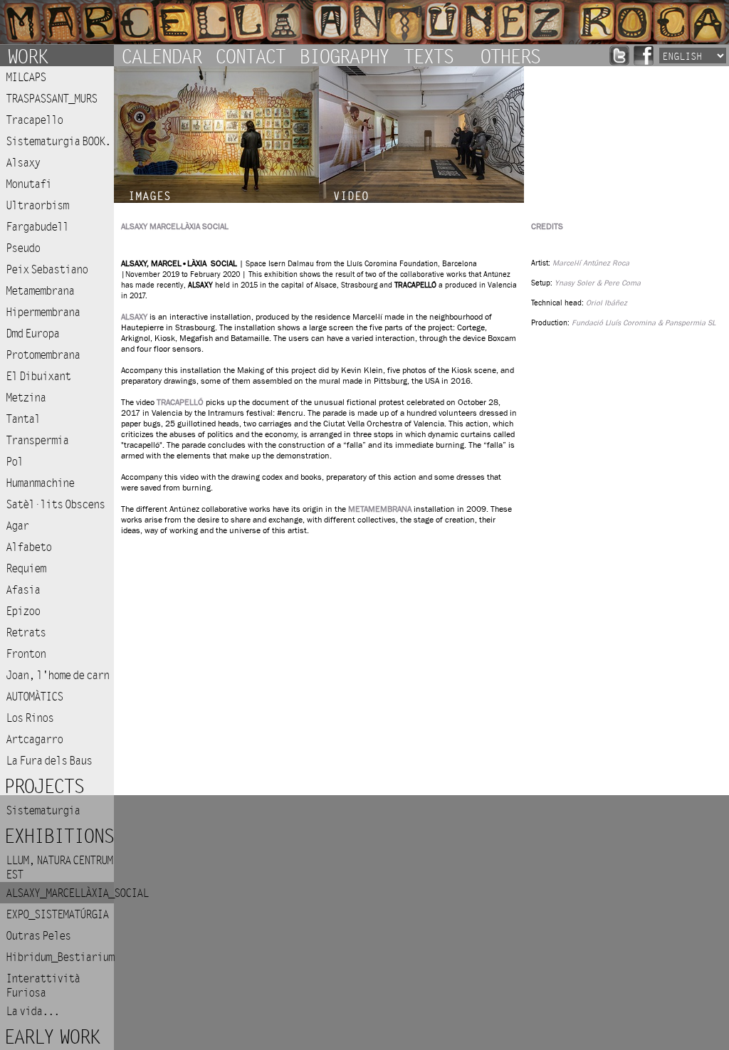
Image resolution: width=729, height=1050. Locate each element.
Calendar (161, 55)
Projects (43, 787)
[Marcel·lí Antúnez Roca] (364, 22)
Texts (428, 55)
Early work (51, 1037)
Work (27, 55)
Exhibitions (58, 836)
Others (510, 55)
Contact (250, 55)
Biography (344, 55)
